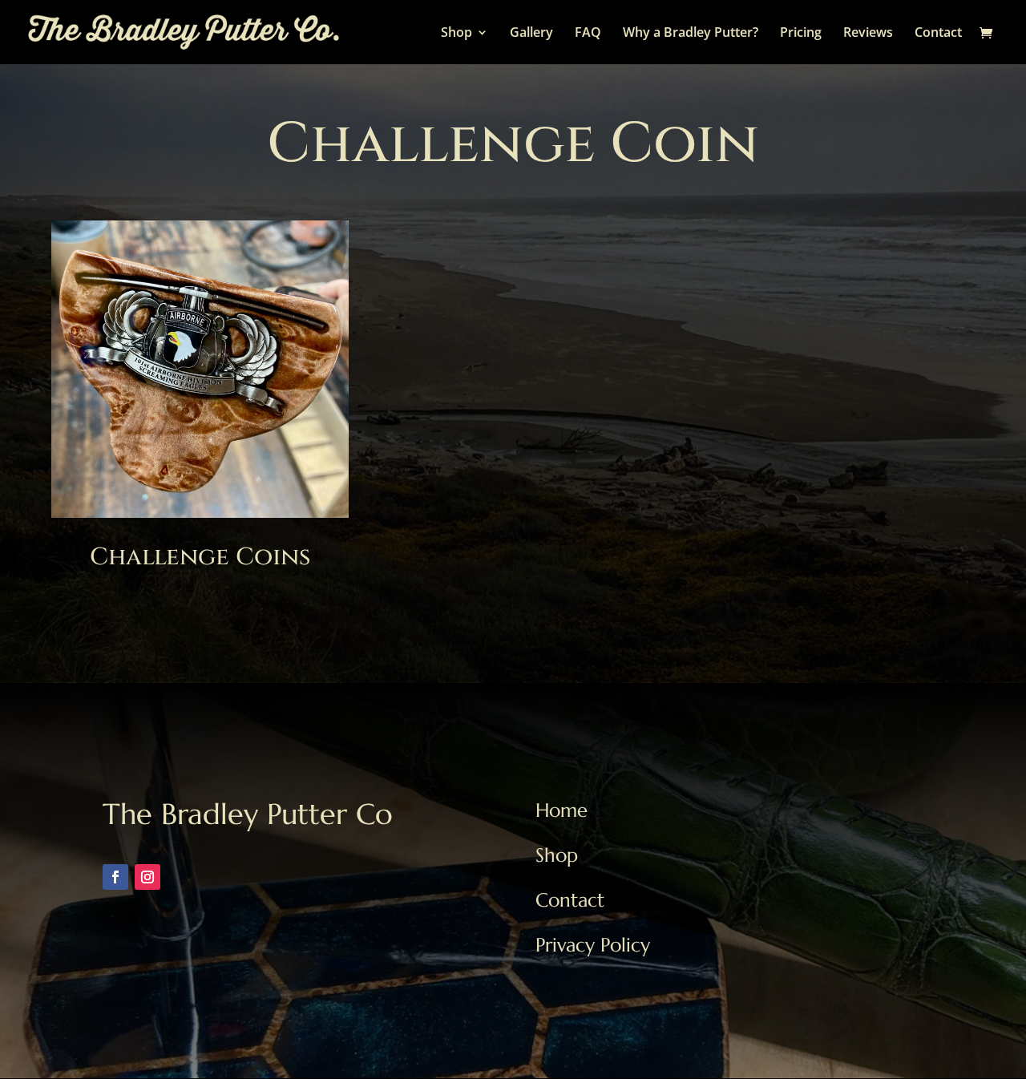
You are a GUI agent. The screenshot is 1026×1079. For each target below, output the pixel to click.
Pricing (801, 33)
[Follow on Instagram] (147, 877)
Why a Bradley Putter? (690, 33)
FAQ (588, 33)
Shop (456, 33)
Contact (938, 33)
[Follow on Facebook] (115, 877)
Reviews (868, 33)
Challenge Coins (200, 557)
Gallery (531, 33)
